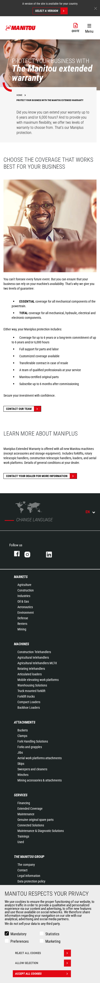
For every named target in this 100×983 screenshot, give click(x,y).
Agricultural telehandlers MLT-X (37, 663)
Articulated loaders (29, 674)
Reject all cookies (28, 953)
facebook (14, 553)
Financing (23, 803)
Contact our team (19, 409)
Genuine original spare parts (35, 820)
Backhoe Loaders (28, 707)
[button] (89, 27)
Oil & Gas (23, 601)
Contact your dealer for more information (36, 476)
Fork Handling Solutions (32, 741)
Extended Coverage (30, 808)
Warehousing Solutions (32, 685)
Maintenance (25, 814)
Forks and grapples (29, 747)
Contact (22, 870)
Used (20, 842)
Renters (22, 624)
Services (20, 795)
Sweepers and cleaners (32, 769)
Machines (21, 644)
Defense (22, 618)
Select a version (46, 11)
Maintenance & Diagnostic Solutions (40, 831)
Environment (25, 612)
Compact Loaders (28, 702)
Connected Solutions (30, 825)
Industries (23, 596)
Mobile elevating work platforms (38, 680)
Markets (21, 577)
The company (26, 864)
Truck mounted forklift (31, 691)
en (88, 512)
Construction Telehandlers (34, 652)
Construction (25, 590)
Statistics (52, 934)
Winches (22, 775)
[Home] (21, 28)
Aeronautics (25, 607)
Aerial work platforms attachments (39, 758)
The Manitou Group (29, 857)
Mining (21, 629)
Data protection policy (31, 881)
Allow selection (26, 963)
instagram (30, 553)
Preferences (19, 941)
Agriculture (24, 585)
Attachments (24, 722)
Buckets (22, 730)
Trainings (23, 836)
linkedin (52, 553)
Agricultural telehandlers (33, 657)
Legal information (28, 876)
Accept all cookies (28, 973)
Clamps (22, 736)
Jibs (20, 752)
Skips (20, 763)
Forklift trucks (26, 696)
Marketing (52, 941)
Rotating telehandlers (31, 668)
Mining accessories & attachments (39, 780)
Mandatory (18, 934)
